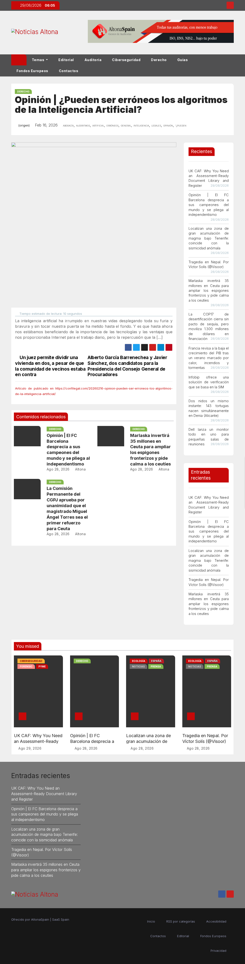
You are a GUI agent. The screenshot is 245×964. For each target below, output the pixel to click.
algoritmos (83, 125)
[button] (232, 65)
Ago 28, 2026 (58, 469)
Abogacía (68, 125)
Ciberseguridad (126, 60)
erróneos (112, 125)
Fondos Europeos (32, 71)
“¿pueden (180, 125)
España (156, 661)
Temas (38, 60)
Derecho (159, 60)
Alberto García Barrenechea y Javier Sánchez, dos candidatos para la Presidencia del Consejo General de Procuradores (127, 366)
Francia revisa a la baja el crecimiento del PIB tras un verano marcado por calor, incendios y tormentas (209, 358)
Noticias (138, 666)
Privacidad (218, 951)
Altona (80, 469)
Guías (182, 60)
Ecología (138, 661)
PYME (42, 666)
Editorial (66, 60)
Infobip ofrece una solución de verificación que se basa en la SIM (209, 382)
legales (156, 125)
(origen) (24, 125)
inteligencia (141, 125)
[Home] (19, 59)
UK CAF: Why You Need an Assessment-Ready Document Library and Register (44, 793)
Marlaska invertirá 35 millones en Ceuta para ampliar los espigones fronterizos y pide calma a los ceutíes (209, 290)
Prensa (156, 666)
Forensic (26, 666)
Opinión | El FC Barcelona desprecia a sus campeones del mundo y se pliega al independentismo (209, 205)
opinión (168, 125)
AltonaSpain (40, 919)
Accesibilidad (216, 921)
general (126, 125)
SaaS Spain (60, 919)
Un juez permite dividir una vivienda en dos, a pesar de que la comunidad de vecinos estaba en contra (50, 366)
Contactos (68, 71)
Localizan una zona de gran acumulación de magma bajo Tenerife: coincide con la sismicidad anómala (209, 238)
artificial (98, 125)
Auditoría (93, 60)
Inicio (151, 921)
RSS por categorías (180, 921)
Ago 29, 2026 (29, 748)
